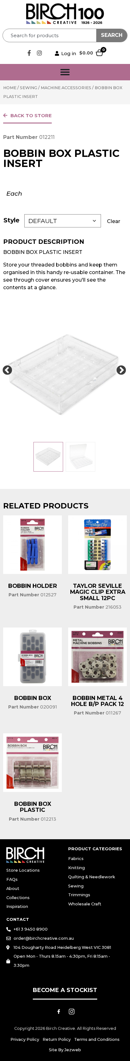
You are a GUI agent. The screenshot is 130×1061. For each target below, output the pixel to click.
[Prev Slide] (7, 370)
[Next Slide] (121, 370)
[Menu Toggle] (65, 72)
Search (111, 35)
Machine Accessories (66, 87)
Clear (113, 221)
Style (11, 220)
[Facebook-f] (29, 53)
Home (9, 87)
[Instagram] (39, 53)
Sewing (28, 87)
